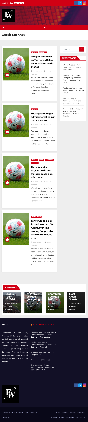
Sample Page (70, 417)
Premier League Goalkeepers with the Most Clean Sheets (72, 100)
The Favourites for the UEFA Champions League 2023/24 (73, 90)
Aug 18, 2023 (76, 303)
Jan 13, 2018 (37, 181)
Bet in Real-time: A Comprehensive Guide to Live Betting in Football (43, 344)
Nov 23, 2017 (37, 242)
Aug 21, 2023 (33, 303)
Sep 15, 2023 (12, 303)
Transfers (35, 163)
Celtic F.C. (35, 52)
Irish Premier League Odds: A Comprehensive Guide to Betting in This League (43, 334)
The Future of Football (41, 360)
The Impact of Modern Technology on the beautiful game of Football (43, 367)
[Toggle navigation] (44, 27)
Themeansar (6, 417)
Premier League (36, 216)
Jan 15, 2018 (37, 124)
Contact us (81, 412)
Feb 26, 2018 (37, 71)
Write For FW (80, 417)
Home (58, 412)
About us (65, 412)
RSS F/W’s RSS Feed (44, 325)
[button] (85, 27)
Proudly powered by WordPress (13, 412)
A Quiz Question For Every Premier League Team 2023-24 (72, 67)
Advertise (72, 412)
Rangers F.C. (43, 52)
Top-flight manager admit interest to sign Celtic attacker (43, 117)
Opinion (41, 159)
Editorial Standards (57, 417)
